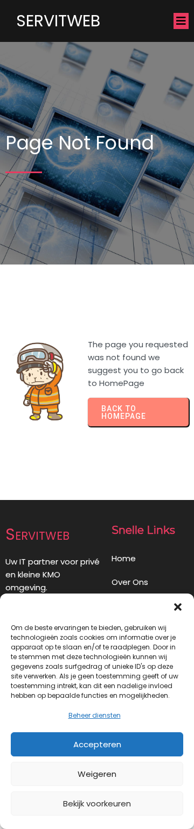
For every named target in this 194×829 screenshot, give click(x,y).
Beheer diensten (94, 715)
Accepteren (97, 744)
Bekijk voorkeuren (97, 803)
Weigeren (97, 774)
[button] (177, 607)
